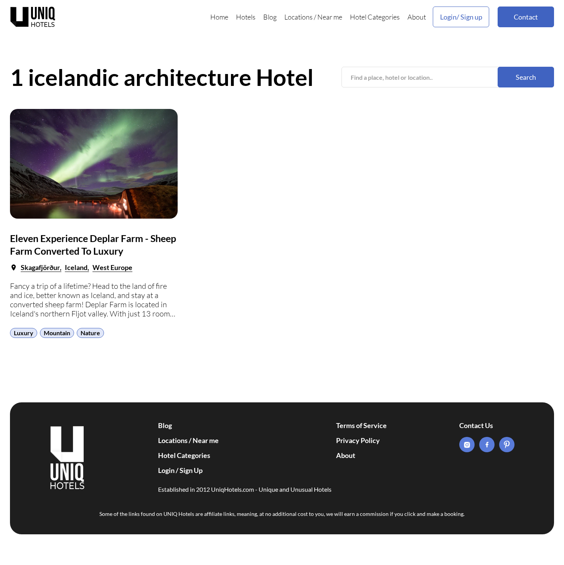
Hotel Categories (375, 17)
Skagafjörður (40, 267)
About (416, 17)
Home (219, 17)
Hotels (246, 17)
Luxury (23, 332)
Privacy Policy (358, 440)
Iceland (76, 267)
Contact (526, 17)
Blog (270, 17)
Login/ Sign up (461, 17)
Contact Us (476, 425)
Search (526, 77)
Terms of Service (361, 425)
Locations (298, 17)
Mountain (57, 332)
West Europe (112, 267)
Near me (329, 17)
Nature (90, 332)
